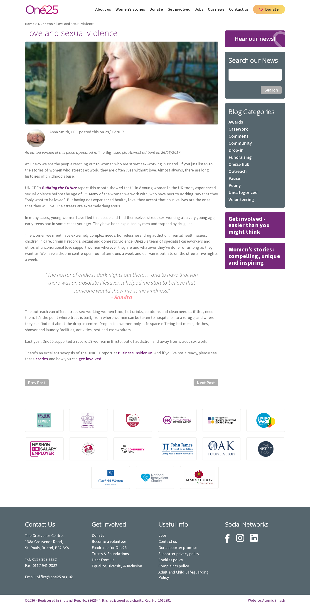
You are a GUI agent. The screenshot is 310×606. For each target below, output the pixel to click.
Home (29, 24)
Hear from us (103, 559)
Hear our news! (255, 39)
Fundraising (240, 157)
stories (42, 358)
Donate (156, 9)
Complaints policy (173, 566)
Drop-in (236, 150)
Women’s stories (130, 9)
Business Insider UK (135, 352)
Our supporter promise (177, 547)
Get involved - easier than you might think (249, 225)
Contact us (238, 9)
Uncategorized (243, 192)
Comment (238, 136)
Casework (238, 129)
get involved (90, 358)
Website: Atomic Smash (266, 600)
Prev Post (36, 382)
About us (103, 9)
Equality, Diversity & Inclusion (117, 566)
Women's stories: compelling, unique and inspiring (254, 256)
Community (240, 143)
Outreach (238, 171)
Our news (216, 9)
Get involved (178, 9)
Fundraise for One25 (109, 547)
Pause (234, 178)
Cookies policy (170, 559)
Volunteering (241, 199)
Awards (236, 122)
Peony (235, 185)
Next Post (206, 382)
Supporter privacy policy (178, 553)
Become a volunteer (109, 541)
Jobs (199, 9)
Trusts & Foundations (110, 553)
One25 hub (239, 164)
